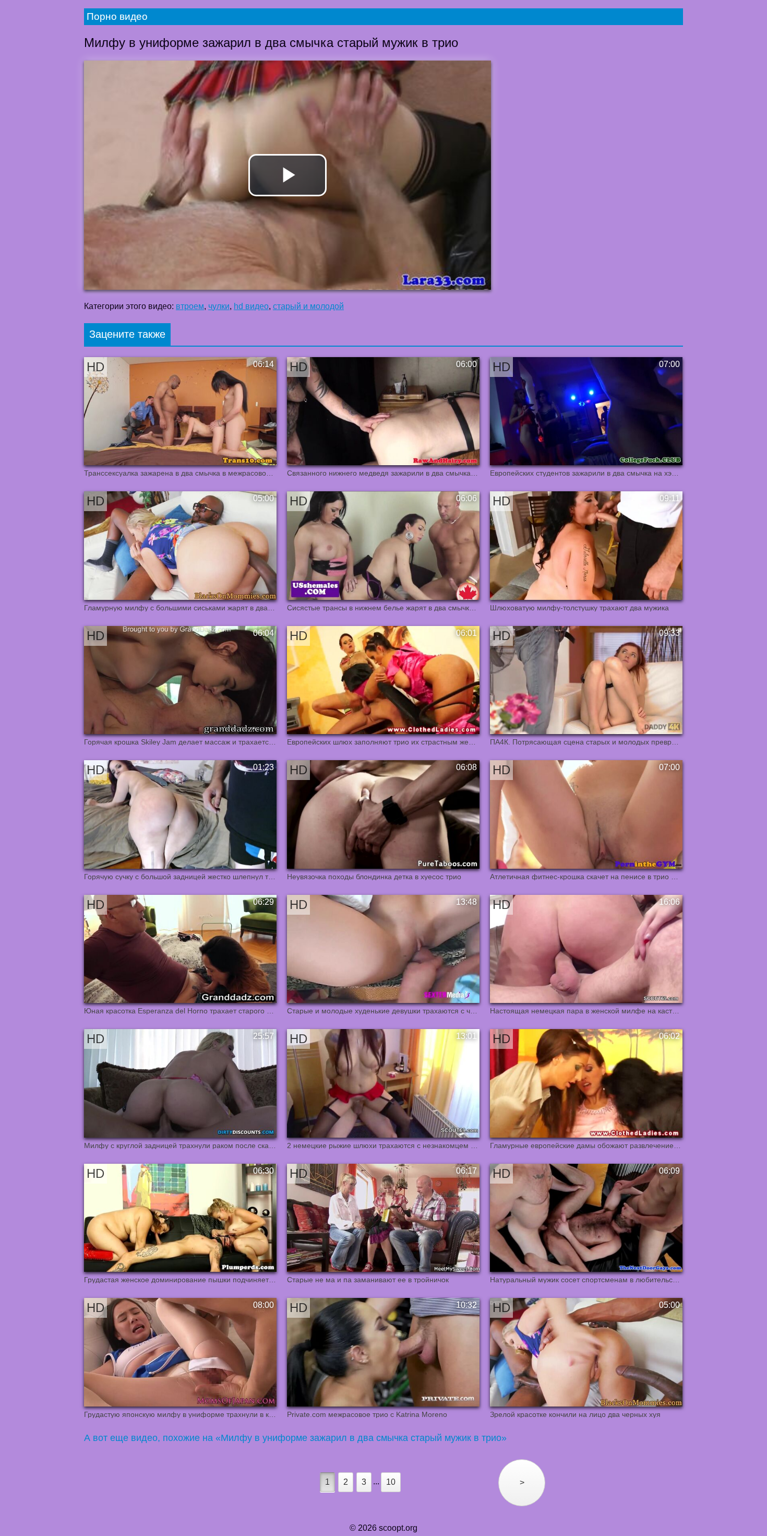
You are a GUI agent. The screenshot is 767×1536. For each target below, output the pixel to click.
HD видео (251, 306)
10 (391, 1482)
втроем (190, 306)
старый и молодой (308, 306)
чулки (219, 306)
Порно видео (117, 16)
